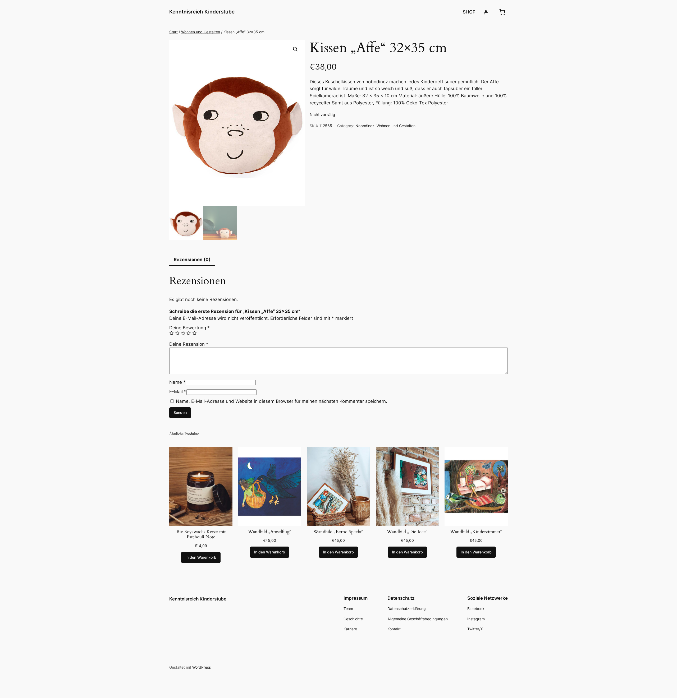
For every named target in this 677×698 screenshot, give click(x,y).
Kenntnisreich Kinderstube (202, 11)
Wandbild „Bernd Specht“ (338, 531)
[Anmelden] (486, 11)
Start (173, 32)
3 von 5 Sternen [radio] (183, 333)
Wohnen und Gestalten (200, 32)
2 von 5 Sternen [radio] (177, 333)
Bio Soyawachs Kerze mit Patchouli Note (201, 534)
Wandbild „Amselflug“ (269, 531)
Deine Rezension (188, 344)
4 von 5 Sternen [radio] (188, 333)
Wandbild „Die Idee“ (407, 531)
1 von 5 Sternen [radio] (171, 333)
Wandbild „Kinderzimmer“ (476, 531)
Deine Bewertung (189, 327)
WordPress (201, 667)
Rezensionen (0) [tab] (192, 259)
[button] (295, 49)
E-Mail (177, 391)
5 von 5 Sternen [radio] (194, 333)
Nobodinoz (364, 125)
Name (177, 382)
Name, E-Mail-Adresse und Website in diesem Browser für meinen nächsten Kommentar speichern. (281, 401)
